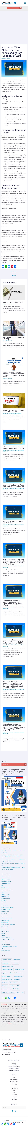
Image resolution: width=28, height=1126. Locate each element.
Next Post (14, 275)
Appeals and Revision (6, 881)
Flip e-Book (3, 900)
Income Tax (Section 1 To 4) (13, 302)
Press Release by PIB (14, 985)
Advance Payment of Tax (6, 876)
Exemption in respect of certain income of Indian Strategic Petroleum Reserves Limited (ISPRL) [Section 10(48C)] (14, 727)
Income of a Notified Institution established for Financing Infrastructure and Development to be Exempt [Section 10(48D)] (13, 684)
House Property (4, 905)
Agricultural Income (5, 879)
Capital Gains (4, 892)
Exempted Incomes (5, 898)
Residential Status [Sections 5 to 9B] (13, 338)
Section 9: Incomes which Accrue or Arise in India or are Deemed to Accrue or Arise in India (13, 374)
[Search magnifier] (20, 8)
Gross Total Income (15, 973)
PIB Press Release (5, 931)
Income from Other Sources (7, 907)
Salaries (3, 935)
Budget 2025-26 (6, 963)
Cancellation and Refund (14, 1070)
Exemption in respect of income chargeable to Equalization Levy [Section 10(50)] (12, 603)
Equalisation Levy (5, 896)
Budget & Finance (5, 887)
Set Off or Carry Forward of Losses (9, 939)
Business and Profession (6, 889)
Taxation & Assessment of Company (9, 946)
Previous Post (14, 271)
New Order (22, 982)
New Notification (13, 982)
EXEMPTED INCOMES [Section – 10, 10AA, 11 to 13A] (13, 411)
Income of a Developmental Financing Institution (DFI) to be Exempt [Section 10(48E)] (13, 641)
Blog (2, 885)
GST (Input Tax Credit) (6, 976)
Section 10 (16, 989)
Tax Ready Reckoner (5, 944)
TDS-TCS (3, 948)
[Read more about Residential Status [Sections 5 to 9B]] (14, 328)
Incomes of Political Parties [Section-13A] (13, 522)
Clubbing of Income (5, 894)
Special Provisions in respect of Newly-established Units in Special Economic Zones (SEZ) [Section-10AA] (14, 561)
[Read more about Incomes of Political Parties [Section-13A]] (14, 512)
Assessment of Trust (6, 883)
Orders (14, 1092)
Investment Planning (7, 979)
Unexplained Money (5, 950)
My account (14, 1094)
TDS (22, 992)
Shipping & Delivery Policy (14, 1066)
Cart (15, 1097)
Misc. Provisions (5, 922)
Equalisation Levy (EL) (7, 966)
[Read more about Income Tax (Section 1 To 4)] (14, 292)
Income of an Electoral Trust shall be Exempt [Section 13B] (14, 486)
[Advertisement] (14, 25)
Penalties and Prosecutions (7, 929)
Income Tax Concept (5, 58)
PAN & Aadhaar (4, 926)
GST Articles (4, 902)
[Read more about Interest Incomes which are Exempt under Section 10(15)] (14, 437)
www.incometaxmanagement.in (16, 1120)
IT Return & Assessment (6, 918)
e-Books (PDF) (14, 1084)
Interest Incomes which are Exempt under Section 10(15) (13, 447)
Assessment (16, 959)
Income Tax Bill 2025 (18, 976)
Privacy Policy (14, 1064)
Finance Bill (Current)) (20, 969)
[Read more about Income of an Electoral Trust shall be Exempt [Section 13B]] (14, 475)
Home (14, 1077)
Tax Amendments (5, 942)
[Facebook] (12, 1111)
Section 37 (4, 992)
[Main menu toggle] (25, 3)
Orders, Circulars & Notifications (8, 924)
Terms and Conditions (14, 1068)
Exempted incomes (16, 413)
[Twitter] (15, 1111)
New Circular (5, 982)
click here (10, 1023)
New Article (17, 979)
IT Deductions (4, 916)
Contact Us (14, 1063)
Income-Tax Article (5, 911)
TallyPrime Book (14, 1088)
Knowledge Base (5, 920)
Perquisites (4, 985)
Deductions (15, 963)
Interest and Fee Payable (6, 913)
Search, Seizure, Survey (6, 937)
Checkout (15, 1096)
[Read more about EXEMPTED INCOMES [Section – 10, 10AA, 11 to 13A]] (14, 400)
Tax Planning (11, 992)
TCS (18, 992)
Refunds (3, 933)
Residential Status (6, 989)
